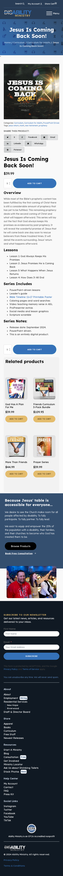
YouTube (9, 816)
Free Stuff (10, 734)
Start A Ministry (13, 749)
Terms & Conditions (14, 865)
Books (7, 727)
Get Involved (11, 760)
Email (7, 642)
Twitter (8, 809)
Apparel (8, 723)
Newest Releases (14, 738)
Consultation (11, 757)
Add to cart (34, 183)
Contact (8, 787)
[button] (51, 3)
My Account (10, 783)
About (7, 694)
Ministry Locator (13, 764)
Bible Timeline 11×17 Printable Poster (31, 297)
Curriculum (19, 42)
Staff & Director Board (17, 711)
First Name (10, 628)
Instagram (10, 806)
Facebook (9, 813)
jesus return (14, 125)
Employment (11, 698)
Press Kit (9, 794)
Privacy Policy (10, 669)
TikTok (7, 820)
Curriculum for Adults (38, 42)
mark (22, 125)
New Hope (12, 705)
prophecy (43, 125)
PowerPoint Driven (51, 123)
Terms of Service (30, 669)
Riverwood (13, 708)
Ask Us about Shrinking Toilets (21, 767)
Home (7, 42)
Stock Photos (11, 771)
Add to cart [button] (16, 419)
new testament (31, 125)
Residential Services (15, 701)
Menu (56, 13)
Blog (6, 753)
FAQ (6, 790)
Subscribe (31, 656)
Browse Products (20, 546)
